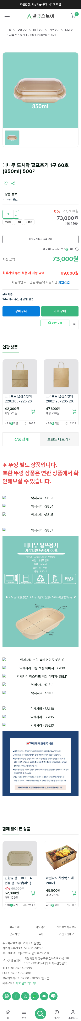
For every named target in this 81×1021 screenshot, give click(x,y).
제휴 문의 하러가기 (26, 983)
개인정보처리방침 (66, 927)
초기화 (8, 222)
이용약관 (40, 927)
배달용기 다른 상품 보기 (40, 239)
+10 (18, 222)
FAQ (40, 934)
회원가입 (64, 282)
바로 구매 (60, 311)
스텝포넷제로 (66, 934)
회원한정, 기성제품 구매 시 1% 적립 (40, 4)
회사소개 (15, 927)
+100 (29, 222)
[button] (16, 216)
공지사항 (15, 934)
